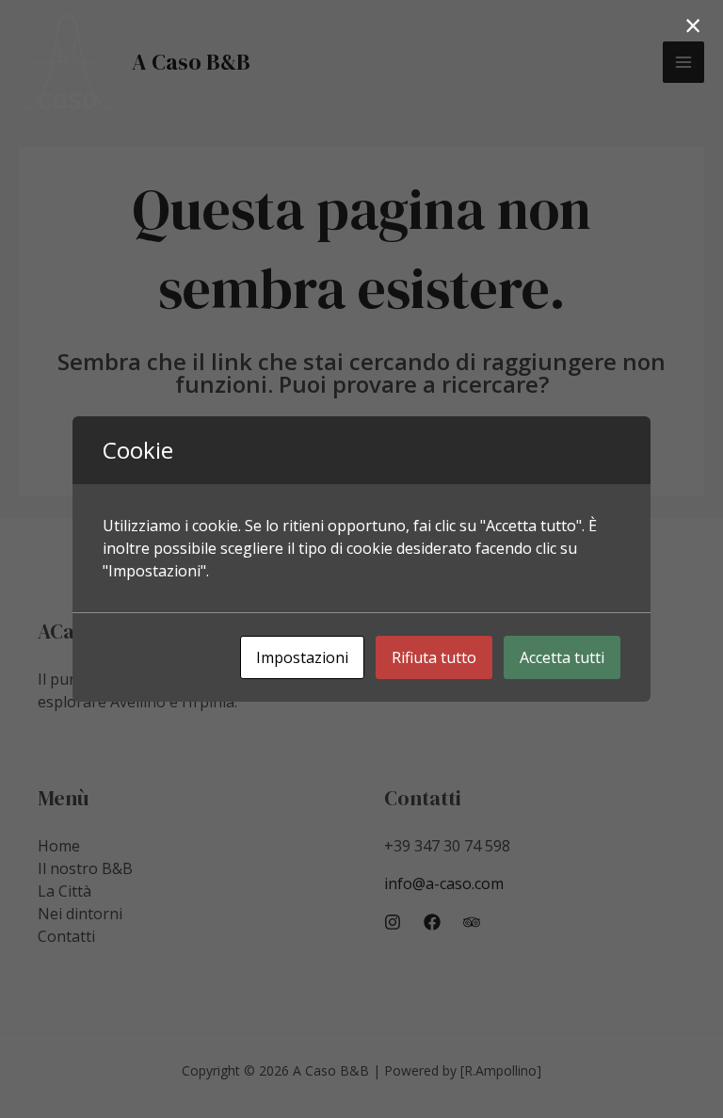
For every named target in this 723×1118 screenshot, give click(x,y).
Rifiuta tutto (434, 657)
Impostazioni (302, 657)
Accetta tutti (562, 657)
